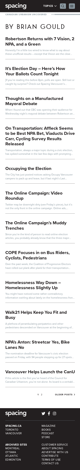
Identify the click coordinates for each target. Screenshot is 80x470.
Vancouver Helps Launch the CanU (40, 371)
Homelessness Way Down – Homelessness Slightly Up (33, 285)
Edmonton (13, 460)
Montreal (12, 448)
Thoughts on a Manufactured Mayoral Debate (34, 101)
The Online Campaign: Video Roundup (34, 196)
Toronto (11, 430)
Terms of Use (51, 460)
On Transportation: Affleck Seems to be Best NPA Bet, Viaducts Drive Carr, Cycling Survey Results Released (40, 136)
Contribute (50, 456)
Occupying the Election (28, 168)
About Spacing (52, 448)
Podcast (48, 433)
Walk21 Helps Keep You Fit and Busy (36, 315)
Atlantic (11, 456)
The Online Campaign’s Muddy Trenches (36, 225)
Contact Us (50, 463)
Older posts (64, 394)
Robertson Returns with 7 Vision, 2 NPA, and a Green (39, 41)
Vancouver (13, 433)
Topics (48, 6)
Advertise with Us (55, 452)
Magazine (49, 426)
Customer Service (55, 445)
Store (46, 437)
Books (46, 430)
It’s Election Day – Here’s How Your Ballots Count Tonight (35, 71)
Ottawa (10, 452)
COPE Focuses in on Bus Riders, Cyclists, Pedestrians (37, 255)
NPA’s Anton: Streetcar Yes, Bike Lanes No (37, 345)
